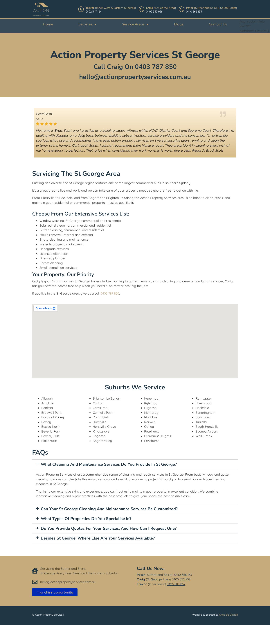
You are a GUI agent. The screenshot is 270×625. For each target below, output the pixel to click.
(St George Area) (161, 8)
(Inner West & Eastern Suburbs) (111, 8)
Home (48, 24)
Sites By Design (228, 614)
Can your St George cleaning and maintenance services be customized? (109, 509)
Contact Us (218, 24)
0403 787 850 (156, 66)
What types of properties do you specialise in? (86, 518)
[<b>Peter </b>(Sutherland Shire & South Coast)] (181, 9)
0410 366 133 (183, 575)
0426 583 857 (176, 584)
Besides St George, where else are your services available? (98, 538)
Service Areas (133, 24)
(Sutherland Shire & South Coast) (211, 8)
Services (85, 24)
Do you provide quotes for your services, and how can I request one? (109, 528)
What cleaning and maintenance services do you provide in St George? (109, 464)
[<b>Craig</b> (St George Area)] (141, 9)
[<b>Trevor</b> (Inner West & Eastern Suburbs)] (81, 9)
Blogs (178, 24)
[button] (135, 464)
